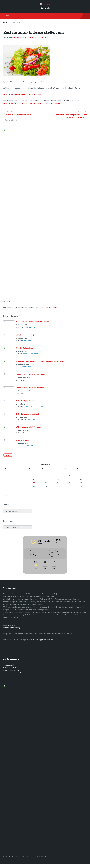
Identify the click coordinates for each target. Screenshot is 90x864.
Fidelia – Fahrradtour (25, 348)
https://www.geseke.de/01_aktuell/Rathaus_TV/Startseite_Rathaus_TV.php (31, 103)
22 (69, 483)
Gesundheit (42, 37)
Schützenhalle (27, 340)
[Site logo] (45, 4)
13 (46, 479)
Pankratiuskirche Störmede (32, 406)
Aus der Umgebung (31, 37)
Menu (7, 15)
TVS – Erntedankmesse (26, 401)
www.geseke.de (8, 665)
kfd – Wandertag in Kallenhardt (29, 427)
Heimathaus (30, 420)
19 (34, 483)
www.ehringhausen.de (11, 670)
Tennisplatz (31, 327)
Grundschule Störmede (31, 354)
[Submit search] (41, 120)
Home (5, 22)
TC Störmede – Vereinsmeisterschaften (32, 321)
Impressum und (9, 625)
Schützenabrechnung (25, 335)
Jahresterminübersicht (50, 307)
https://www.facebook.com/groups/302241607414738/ (23, 94)
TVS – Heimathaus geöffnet (27, 414)
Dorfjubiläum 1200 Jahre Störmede (30, 374)
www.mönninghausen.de (12, 673)
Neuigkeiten (15, 22)
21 (57, 483)
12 (34, 479)
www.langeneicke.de (10, 667)
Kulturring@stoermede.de (43, 639)
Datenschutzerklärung (11, 628)
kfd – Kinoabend (23, 440)
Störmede (45, 8)
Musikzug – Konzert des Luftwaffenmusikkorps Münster (40, 361)
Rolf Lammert (18, 37)
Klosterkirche (27, 446)
